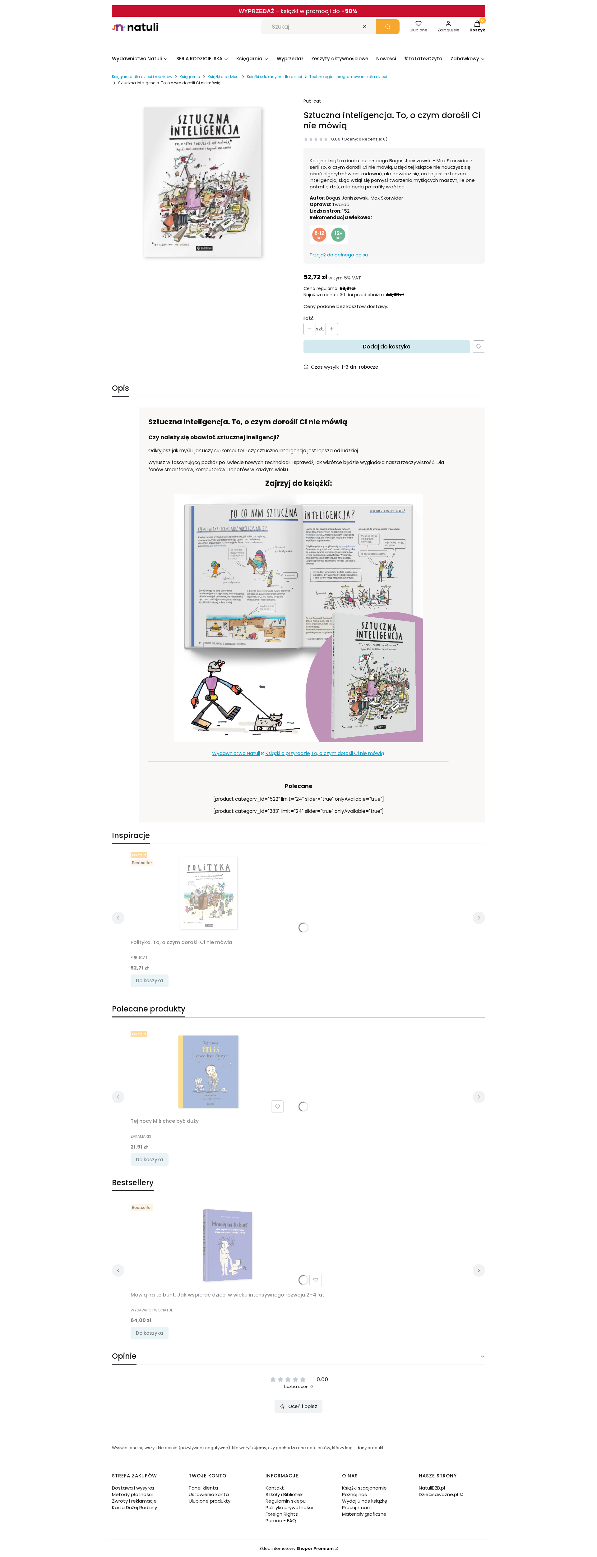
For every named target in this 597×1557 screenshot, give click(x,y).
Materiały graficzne (364, 1514)
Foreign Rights (282, 1514)
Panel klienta (203, 1488)
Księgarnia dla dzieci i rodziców (142, 76)
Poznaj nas (354, 1494)
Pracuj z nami (357, 1507)
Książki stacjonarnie (364, 1488)
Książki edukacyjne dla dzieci (274, 76)
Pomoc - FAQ (281, 1520)
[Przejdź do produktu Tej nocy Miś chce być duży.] (208, 1071)
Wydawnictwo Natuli (236, 753)
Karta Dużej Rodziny (134, 1507)
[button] (388, 26)
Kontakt (275, 1488)
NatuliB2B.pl (432, 1488)
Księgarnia (190, 76)
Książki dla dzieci (223, 76)
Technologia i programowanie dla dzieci (348, 76)
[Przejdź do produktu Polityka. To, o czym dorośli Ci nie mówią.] (208, 892)
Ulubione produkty (209, 1501)
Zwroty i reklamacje (134, 1501)
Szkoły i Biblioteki (284, 1494)
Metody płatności (132, 1494)
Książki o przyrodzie (288, 753)
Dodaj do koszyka (386, 346)
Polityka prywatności (289, 1507)
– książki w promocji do (316, 11)
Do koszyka (149, 980)
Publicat (312, 101)
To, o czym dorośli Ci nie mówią (347, 753)
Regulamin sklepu (286, 1501)
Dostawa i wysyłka (133, 1488)
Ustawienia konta (209, 1494)
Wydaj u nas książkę (364, 1501)
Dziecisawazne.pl (439, 1494)
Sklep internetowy (296, 1548)
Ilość (308, 318)
